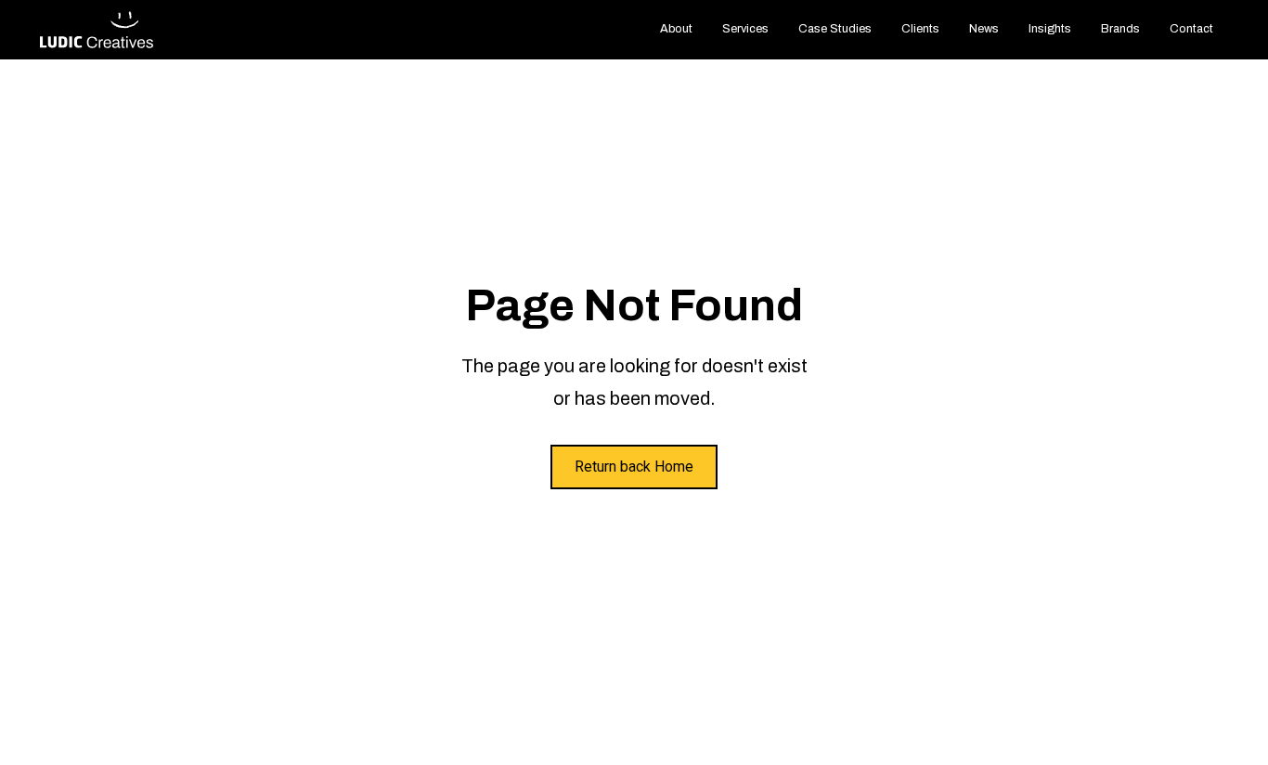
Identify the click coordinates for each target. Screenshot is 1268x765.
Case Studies (835, 28)
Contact (1191, 28)
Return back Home (634, 466)
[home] (97, 29)
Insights (1050, 28)
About (676, 28)
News (984, 28)
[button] (745, 29)
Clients (920, 28)
